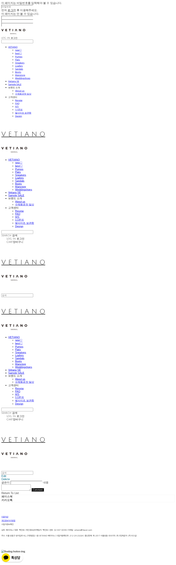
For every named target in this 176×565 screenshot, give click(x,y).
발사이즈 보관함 (23, 112)
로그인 (12, 10)
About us (19, 90)
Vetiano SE (13, 81)
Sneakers (19, 62)
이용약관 (4, 517)
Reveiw (18, 100)
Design (18, 116)
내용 (45, 482)
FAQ (17, 103)
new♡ (18, 50)
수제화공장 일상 (23, 93)
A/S (17, 106)
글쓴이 (5, 482)
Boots (18, 72)
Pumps (18, 56)
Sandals (19, 68)
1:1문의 (19, 109)
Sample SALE (14, 84)
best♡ (18, 53)
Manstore (20, 75)
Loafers (19, 65)
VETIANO (13, 47)
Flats (17, 59)
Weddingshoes (22, 78)
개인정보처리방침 (8, 521)
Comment (38, 490)
